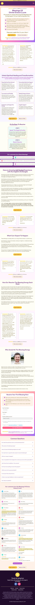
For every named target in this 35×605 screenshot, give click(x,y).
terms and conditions (13, 424)
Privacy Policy (14, 589)
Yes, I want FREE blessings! (17, 427)
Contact (16, 588)
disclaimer (21, 424)
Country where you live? (7, 416)
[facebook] (15, 584)
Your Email (4, 412)
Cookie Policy (20, 589)
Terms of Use (22, 588)
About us (12, 588)
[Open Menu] (33, 3)
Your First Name (5, 408)
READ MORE (20, 543)
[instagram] (19, 584)
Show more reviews (17, 563)
